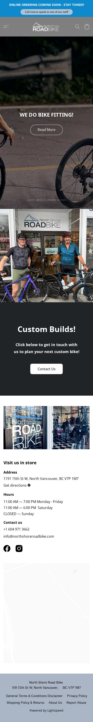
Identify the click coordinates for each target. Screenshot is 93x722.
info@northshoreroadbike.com (28, 536)
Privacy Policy (77, 696)
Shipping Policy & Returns (25, 703)
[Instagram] (19, 548)
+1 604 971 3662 (16, 529)
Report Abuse (76, 703)
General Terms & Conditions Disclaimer (34, 696)
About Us (55, 703)
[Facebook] (6, 548)
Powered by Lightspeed (46, 710)
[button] (47, 12)
